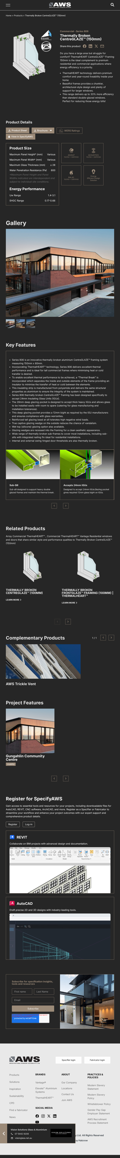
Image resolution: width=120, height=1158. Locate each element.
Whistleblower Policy (99, 1104)
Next (66, 506)
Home (8, 15)
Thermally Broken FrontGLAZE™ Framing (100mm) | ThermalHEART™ (87, 593)
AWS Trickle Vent (21, 684)
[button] (57, 621)
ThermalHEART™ (44, 1097)
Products (18, 15)
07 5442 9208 (22, 1133)
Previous (54, 506)
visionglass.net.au (23, 1138)
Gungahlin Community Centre (25, 758)
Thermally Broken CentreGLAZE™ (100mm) (24, 591)
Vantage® (40, 1082)
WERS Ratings (72, 130)
